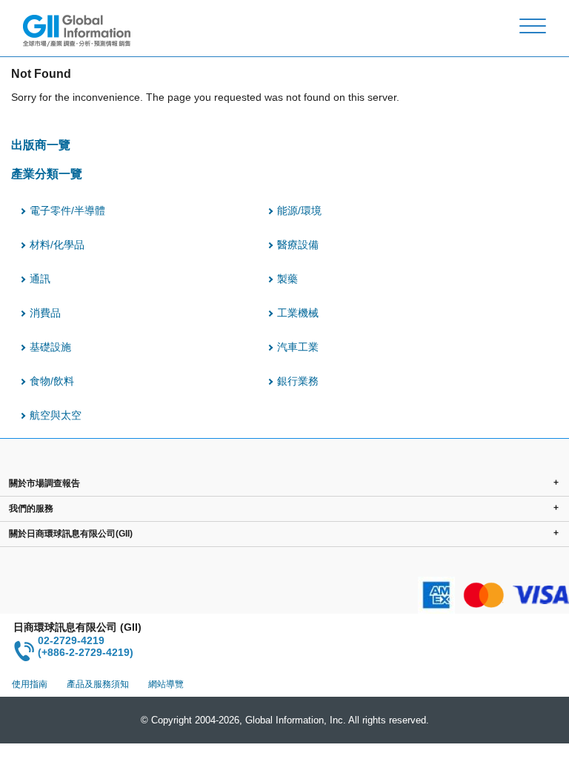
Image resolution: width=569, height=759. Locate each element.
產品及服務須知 (98, 684)
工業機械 (298, 313)
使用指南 (29, 684)
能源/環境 (299, 210)
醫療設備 (298, 245)
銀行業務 (298, 381)
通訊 (40, 279)
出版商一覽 (40, 144)
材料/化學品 (57, 245)
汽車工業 (298, 347)
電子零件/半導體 (67, 210)
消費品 (45, 313)
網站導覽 (166, 684)
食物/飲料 (52, 381)
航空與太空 (55, 415)
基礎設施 (50, 347)
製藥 (287, 279)
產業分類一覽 (46, 173)
